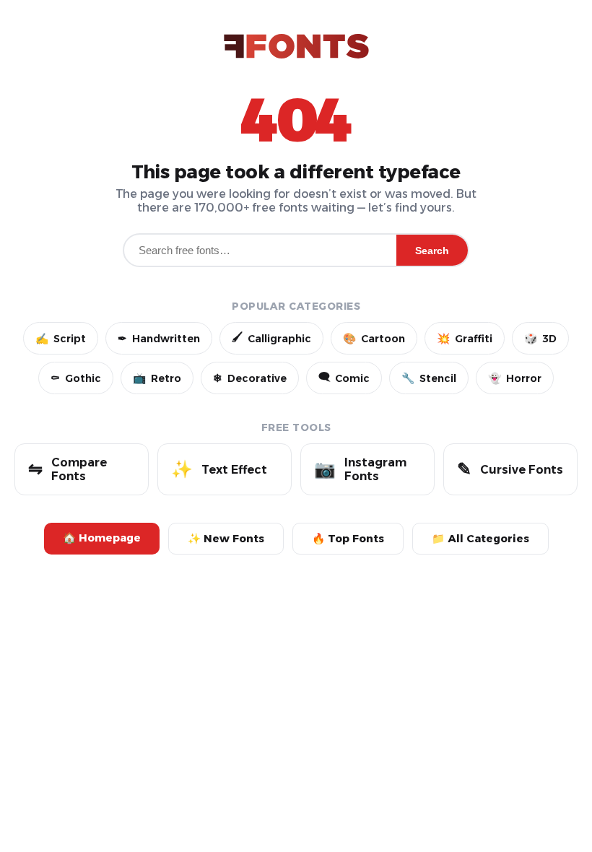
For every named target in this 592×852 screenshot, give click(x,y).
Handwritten (159, 338)
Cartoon (374, 338)
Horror (514, 378)
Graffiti (464, 338)
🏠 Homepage (102, 537)
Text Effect (219, 468)
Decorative (250, 378)
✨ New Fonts (226, 538)
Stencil (428, 378)
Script (60, 338)
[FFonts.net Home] (296, 47)
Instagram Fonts (360, 469)
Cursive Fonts (510, 468)
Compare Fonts (67, 469)
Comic (344, 377)
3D (540, 338)
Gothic (76, 378)
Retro (157, 378)
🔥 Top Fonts (348, 538)
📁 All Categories (480, 538)
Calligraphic (271, 338)
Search (432, 250)
